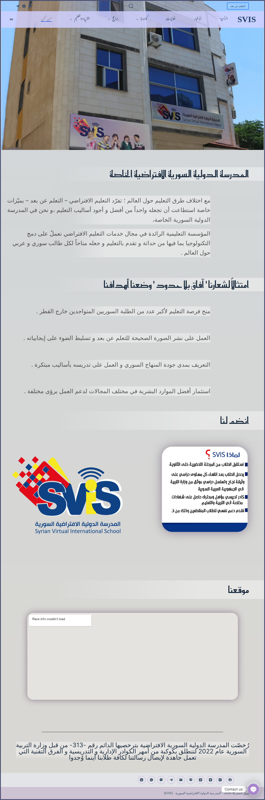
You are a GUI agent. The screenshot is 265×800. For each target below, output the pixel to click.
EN (11, 19)
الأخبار (197, 19)
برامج (115, 19)
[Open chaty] (253, 789)
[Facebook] (30, 6)
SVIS (246, 19)
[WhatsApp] (151, 780)
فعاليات (170, 19)
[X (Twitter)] (201, 780)
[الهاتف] (142, 780)
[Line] (191, 780)
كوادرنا (144, 19)
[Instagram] (23, 6)
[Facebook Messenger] (161, 780)
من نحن (46, 19)
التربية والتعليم (82, 19)
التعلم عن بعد (237, 6)
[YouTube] (210, 780)
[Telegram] (17, 6)
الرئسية (224, 19)
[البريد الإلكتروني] (181, 780)
